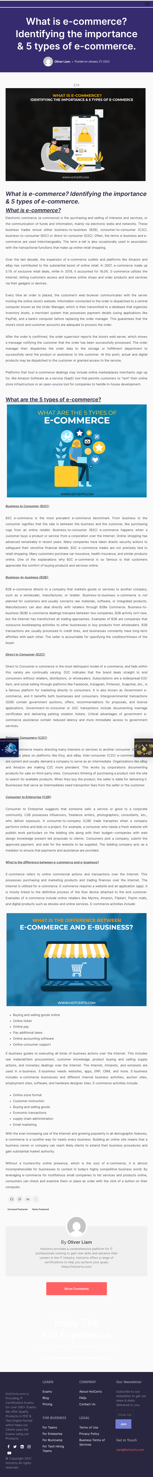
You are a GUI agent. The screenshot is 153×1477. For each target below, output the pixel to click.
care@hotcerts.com (130, 1450)
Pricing (47, 1404)
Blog (46, 1398)
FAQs (82, 1398)
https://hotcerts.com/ (76, 1266)
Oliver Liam (80, 1242)
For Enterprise (52, 1434)
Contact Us (87, 1404)
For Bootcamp (53, 1440)
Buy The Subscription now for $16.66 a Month (76, 1358)
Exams (47, 1391)
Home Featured (40, 1209)
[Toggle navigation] (147, 3)
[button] (76, 1288)
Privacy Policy (89, 1434)
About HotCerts (90, 1391)
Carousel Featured (17, 1209)
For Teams (50, 1427)
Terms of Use (88, 1427)
